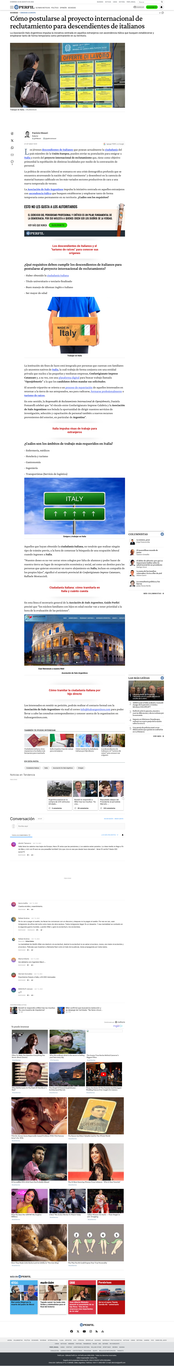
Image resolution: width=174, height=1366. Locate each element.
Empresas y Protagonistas (112, 1340)
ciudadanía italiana (58, 275)
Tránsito (120, 1351)
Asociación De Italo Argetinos (63, 768)
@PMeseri (37, 138)
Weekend (71, 1344)
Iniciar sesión (108, 819)
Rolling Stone (96, 1347)
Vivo (152, 1340)
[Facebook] (71, 1331)
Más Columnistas (152, 593)
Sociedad (72, 8)
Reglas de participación (107, 1351)
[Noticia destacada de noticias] (24, 1283)
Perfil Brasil (131, 2)
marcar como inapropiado (119, 856)
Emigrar (80, 768)
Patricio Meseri (40, 132)
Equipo (95, 1351)
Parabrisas (87, 1344)
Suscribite (152, 7)
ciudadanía (111, 149)
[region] (67, 920)
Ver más (157, 736)
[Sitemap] (102, 1331)
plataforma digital (69, 377)
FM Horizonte (114, 1344)
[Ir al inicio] (24, 7)
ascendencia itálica (40, 193)
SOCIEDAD (14, 13)
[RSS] (97, 1331)
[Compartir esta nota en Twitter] (12, 140)
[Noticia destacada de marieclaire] (53, 1283)
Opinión (63, 8)
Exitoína (122, 2)
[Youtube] (84, 1331)
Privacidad (87, 1351)
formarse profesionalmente (106, 391)
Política (54, 8)
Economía (35, 1340)
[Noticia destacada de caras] (82, 1283)
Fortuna (79, 1344)
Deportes (68, 1340)
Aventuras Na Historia (81, 1347)
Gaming (146, 1340)
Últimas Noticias (43, 8)
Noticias (108, 2)
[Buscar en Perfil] (162, 2)
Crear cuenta (118, 819)
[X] (78, 1331)
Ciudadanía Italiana (32, 768)
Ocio (74, 1340)
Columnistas (138, 534)
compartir (110, 855)
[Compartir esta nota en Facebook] (12, 133)
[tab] (21, 835)
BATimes (105, 1344)
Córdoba (81, 1340)
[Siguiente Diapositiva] (123, 797)
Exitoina (139, 1340)
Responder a (26, 941)
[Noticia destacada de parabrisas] (111, 1283)
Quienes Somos (66, 1351)
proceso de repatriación (78, 387)
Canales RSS (54, 1351)
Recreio (115, 1347)
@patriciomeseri (50, 138)
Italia (55, 369)
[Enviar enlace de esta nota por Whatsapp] (12, 148)
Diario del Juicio (161, 1340)
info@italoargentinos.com (95, 709)
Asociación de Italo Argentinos (45, 189)
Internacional (53, 1340)
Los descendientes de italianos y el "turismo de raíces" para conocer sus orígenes (74, 249)
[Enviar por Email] (12, 155)
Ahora (9, 1340)
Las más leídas (138, 678)
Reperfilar (89, 1340)
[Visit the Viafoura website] (120, 1022)
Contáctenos (77, 1351)
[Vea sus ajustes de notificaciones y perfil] (161, 7)
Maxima (122, 1347)
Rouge (95, 1344)
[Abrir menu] (12, 7)
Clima (61, 1340)
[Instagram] (90, 1331)
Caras (115, 2)
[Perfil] (24, 1276)
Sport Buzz (107, 1347)
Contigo (69, 1347)
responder (21, 855)
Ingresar (140, 7)
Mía (100, 1344)
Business (100, 2)
